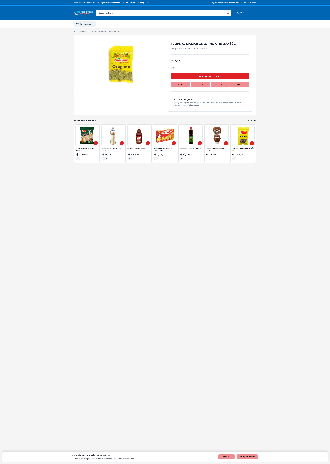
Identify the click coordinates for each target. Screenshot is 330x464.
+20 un (240, 84)
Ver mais (252, 120)
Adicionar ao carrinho (210, 76)
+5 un (200, 84)
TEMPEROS (84, 32)
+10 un (220, 84)
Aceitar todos (226, 456)
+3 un (180, 84)
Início (76, 32)
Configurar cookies (247, 456)
